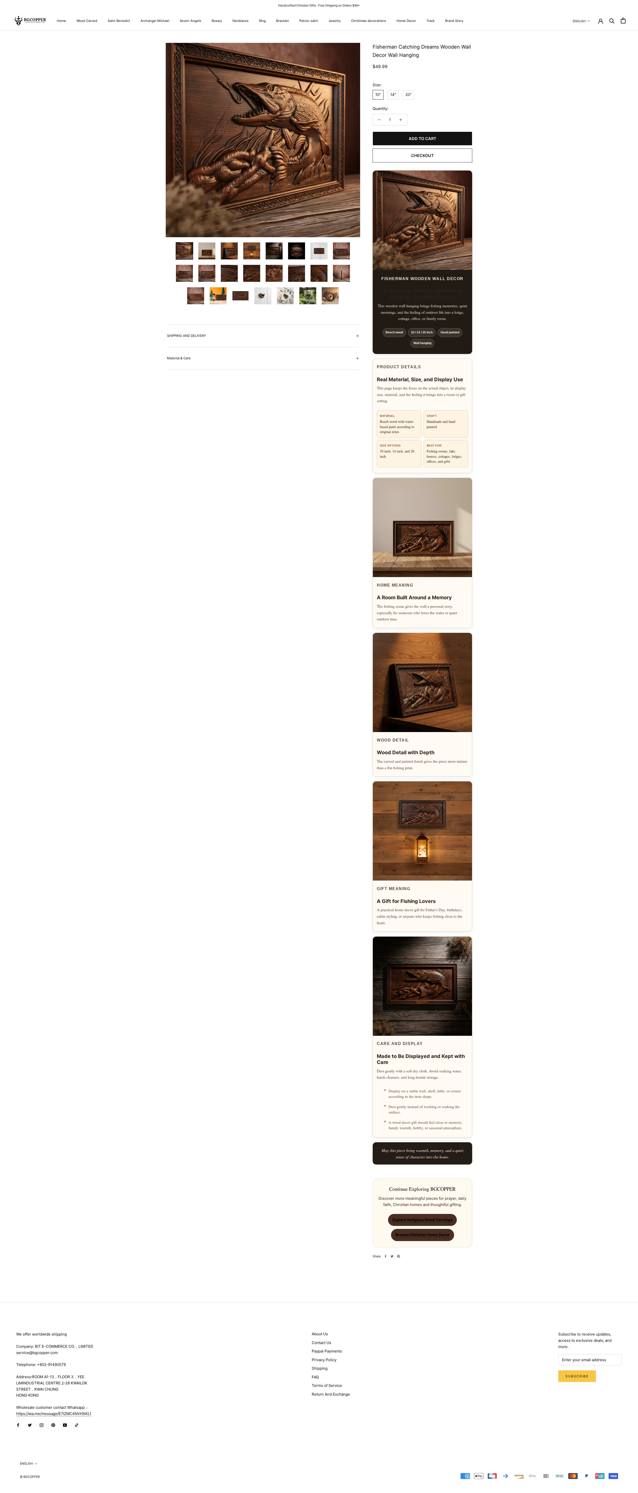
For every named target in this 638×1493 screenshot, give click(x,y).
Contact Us (321, 1342)
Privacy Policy (324, 1359)
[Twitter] (392, 1256)
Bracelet (282, 20)
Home (61, 20)
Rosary (217, 20)
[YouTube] (65, 1425)
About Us (320, 1334)
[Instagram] (41, 1425)
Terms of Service (327, 1385)
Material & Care (179, 358)
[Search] (612, 20)
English (579, 21)
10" (378, 94)
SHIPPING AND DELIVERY (186, 336)
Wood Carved (87, 20)
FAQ (315, 1377)
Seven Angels (190, 20)
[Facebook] (385, 1256)
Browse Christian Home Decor (423, 1234)
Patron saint (308, 20)
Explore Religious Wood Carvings (422, 1219)
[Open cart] (623, 20)
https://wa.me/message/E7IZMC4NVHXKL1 (53, 1413)
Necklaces (240, 20)
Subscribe (577, 1376)
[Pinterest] (398, 1256)
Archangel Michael (155, 20)
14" (393, 94)
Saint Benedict (119, 20)
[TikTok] (77, 1425)
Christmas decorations (368, 20)
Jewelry (334, 20)
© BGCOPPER (30, 1477)
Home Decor (406, 20)
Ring (262, 20)
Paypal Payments (327, 1351)
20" (408, 94)
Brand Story (454, 20)
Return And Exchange (331, 1394)
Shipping (319, 1368)
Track (430, 20)
